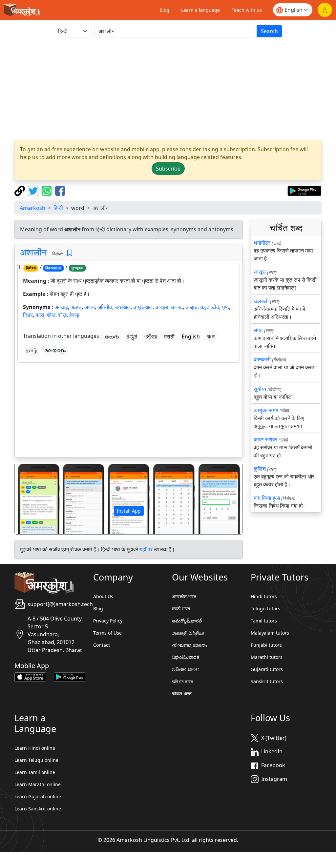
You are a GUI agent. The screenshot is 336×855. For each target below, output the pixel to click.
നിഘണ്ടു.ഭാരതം (189, 645)
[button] (32, 498)
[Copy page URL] (20, 190)
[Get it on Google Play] (304, 190)
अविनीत (104, 307)
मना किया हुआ (267, 497)
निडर (28, 314)
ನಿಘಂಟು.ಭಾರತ (186, 657)
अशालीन (33, 252)
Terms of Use (107, 633)
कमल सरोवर (265, 439)
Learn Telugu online (36, 760)
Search (269, 31)
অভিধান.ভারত (182, 681)
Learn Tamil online (34, 772)
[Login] (325, 10)
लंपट (258, 330)
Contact (101, 645)
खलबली (261, 301)
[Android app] (69, 676)
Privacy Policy (107, 621)
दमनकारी (262, 359)
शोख (51, 314)
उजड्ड (161, 307)
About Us (103, 596)
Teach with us (247, 10)
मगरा (39, 314)
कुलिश (260, 468)
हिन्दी (58, 208)
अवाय (89, 307)
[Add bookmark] (69, 253)
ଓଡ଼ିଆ (150, 336)
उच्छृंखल (123, 307)
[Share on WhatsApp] (47, 190)
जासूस (260, 271)
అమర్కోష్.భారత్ (187, 621)
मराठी (169, 336)
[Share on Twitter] (34, 190)
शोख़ (62, 314)
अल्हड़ (76, 307)
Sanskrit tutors (267, 681)
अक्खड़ (61, 307)
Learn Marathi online (37, 784)
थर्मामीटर (262, 242)
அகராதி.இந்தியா (188, 633)
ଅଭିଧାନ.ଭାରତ (185, 669)
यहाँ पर (146, 549)
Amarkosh (32, 208)
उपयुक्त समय (266, 410)
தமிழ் (31, 350)
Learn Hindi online (34, 748)
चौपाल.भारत (182, 693)
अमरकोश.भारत (184, 596)
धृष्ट (225, 307)
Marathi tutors (267, 657)
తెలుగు (112, 336)
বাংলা (211, 336)
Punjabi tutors (266, 645)
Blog (164, 10)
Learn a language (200, 10)
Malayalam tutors (270, 633)
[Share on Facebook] (60, 190)
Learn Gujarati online (37, 796)
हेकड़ (74, 314)
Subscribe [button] (168, 168)
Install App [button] (129, 511)
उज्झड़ (191, 307)
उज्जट (177, 307)
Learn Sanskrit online (37, 808)
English (191, 336)
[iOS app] (30, 676)
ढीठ (215, 307)
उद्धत (204, 307)
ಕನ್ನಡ (131, 336)
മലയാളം (55, 350)
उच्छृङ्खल (143, 307)
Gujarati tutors (267, 669)
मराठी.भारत (181, 608)
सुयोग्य (260, 389)
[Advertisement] (168, 88)
